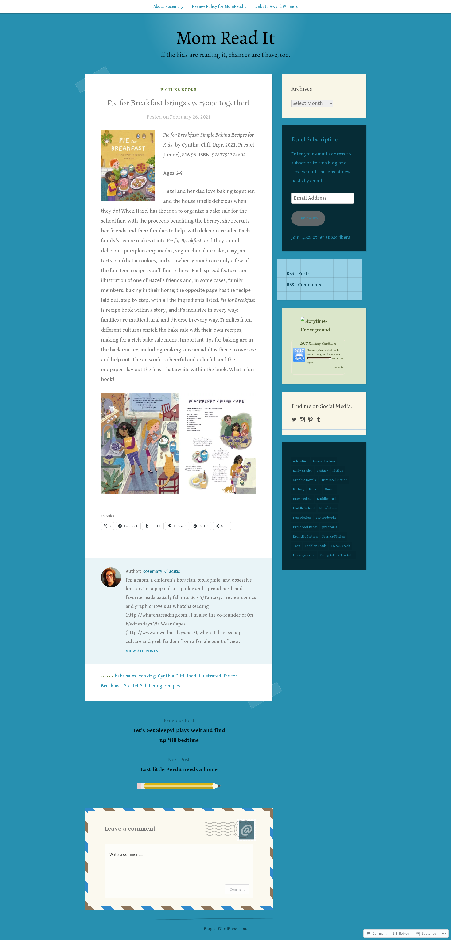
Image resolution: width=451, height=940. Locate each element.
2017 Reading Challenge (318, 343)
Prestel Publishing (143, 686)
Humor (330, 489)
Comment (237, 889)
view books (337, 367)
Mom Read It (225, 38)
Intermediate (302, 499)
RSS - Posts (298, 273)
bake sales (125, 676)
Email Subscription (314, 139)
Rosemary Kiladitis (161, 571)
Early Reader (302, 471)
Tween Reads (340, 546)
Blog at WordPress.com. (225, 928)
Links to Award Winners (276, 6)
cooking (147, 676)
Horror (314, 489)
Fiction (337, 471)
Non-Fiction (302, 518)
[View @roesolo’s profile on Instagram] (302, 419)
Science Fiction (333, 536)
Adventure (300, 461)
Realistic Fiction (305, 536)
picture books (178, 89)
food (191, 676)
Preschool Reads (305, 527)
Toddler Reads (315, 546)
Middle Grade (327, 499)
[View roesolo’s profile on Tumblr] (318, 419)
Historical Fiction (333, 480)
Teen (296, 546)
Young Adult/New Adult (337, 555)
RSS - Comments (304, 285)
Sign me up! (308, 218)
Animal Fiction (324, 461)
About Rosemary (168, 6)
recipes (172, 686)
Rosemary (313, 350)
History (298, 489)
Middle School (304, 508)
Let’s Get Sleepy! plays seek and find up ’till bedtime (179, 730)
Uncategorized (304, 555)
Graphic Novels (304, 480)
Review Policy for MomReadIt (219, 6)
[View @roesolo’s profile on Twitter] (294, 419)
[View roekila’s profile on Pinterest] (310, 419)
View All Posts (142, 651)
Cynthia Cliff (171, 676)
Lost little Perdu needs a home (179, 765)
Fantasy (322, 471)
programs (329, 527)
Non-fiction (328, 508)
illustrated (210, 676)
